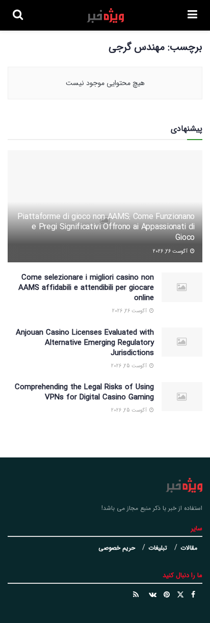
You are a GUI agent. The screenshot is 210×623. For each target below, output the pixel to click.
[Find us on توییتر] (180, 595)
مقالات (188, 548)
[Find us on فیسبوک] (193, 595)
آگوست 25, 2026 (129, 366)
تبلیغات (157, 548)
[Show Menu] (192, 15)
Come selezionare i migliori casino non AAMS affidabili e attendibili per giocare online (86, 288)
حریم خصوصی (116, 548)
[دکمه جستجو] (18, 15)
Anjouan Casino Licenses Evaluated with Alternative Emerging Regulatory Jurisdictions (85, 343)
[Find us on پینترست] (167, 595)
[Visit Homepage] (105, 15)
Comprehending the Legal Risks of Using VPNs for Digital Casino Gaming (84, 392)
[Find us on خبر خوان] (136, 595)
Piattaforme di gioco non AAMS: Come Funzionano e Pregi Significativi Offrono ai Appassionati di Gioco (106, 227)
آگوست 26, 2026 (171, 251)
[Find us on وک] (152, 595)
